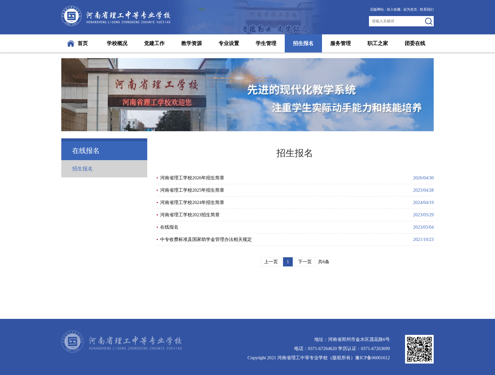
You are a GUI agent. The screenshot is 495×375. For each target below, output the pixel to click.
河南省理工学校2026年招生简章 (192, 177)
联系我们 (427, 9)
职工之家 (378, 43)
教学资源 (191, 43)
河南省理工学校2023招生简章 (190, 214)
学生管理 (266, 43)
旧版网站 (377, 9)
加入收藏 (393, 9)
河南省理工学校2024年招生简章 (192, 202)
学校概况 (117, 43)
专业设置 (229, 43)
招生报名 (303, 43)
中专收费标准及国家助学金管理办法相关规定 (206, 239)
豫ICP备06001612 (372, 357)
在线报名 (169, 227)
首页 (83, 43)
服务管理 (340, 43)
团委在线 (415, 43)
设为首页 (410, 9)
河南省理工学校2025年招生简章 (192, 190)
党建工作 (154, 43)
